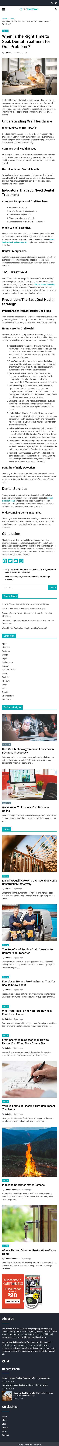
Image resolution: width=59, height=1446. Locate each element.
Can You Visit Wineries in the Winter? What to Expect (24, 608)
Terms (4, 1431)
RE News (6, 681)
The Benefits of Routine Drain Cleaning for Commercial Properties (28, 951)
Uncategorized (8, 696)
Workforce (6, 699)
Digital (4, 658)
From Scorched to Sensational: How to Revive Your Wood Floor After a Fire (25, 1041)
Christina (8, 53)
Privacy (5, 1428)
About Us (28, 1445)
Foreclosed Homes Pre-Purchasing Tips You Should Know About (29, 983)
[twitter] (56, 3)
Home (4, 673)
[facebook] (52, 3)
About (4, 1420)
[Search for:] (24, 588)
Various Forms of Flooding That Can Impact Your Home (28, 1107)
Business (6, 651)
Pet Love (5, 677)
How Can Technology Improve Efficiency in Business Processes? (28, 750)
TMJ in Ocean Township (44, 284)
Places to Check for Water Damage (23, 1185)
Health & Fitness (9, 670)
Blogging (6, 647)
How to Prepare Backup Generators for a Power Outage (25, 604)
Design (5, 655)
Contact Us (37, 1445)
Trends (5, 692)
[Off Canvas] (3, 9)
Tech (4, 688)
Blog (4, 1424)
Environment (7, 662)
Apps (4, 643)
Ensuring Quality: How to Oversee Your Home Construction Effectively (29, 882)
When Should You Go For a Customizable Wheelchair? (24, 628)
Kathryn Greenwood (12, 1190)
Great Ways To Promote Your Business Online (25, 809)
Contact (5, 1435)
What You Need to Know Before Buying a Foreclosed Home (27, 1012)
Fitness (5, 666)
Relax (5, 31)
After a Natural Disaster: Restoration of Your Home (29, 1252)
